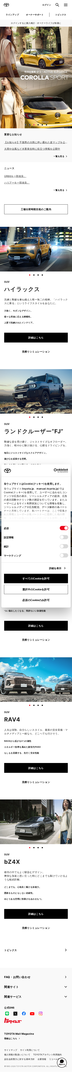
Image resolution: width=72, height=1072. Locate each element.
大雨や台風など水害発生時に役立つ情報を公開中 (32, 148)
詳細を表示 (55, 568)
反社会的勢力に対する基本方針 (19, 1059)
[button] (25, 124)
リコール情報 (55, 1059)
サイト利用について (30, 1050)
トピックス (60, 14)
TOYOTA (6, 4)
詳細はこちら (36, 337)
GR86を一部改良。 (15, 176)
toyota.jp (28, 488)
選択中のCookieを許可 (35, 589)
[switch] (64, 537)
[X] (15, 1013)
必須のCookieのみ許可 (35, 600)
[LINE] (7, 1013)
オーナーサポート (35, 14)
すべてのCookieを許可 (35, 578)
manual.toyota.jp (47, 488)
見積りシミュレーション (36, 351)
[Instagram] (40, 1013)
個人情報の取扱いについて (17, 1054)
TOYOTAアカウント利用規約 (47, 1054)
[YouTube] (32, 1013)
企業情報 (42, 1059)
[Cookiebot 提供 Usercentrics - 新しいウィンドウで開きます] (52, 471)
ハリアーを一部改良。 (17, 182)
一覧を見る (58, 156)
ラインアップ (12, 14)
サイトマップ (10, 1050)
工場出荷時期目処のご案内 (36, 209)
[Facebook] (24, 1013)
